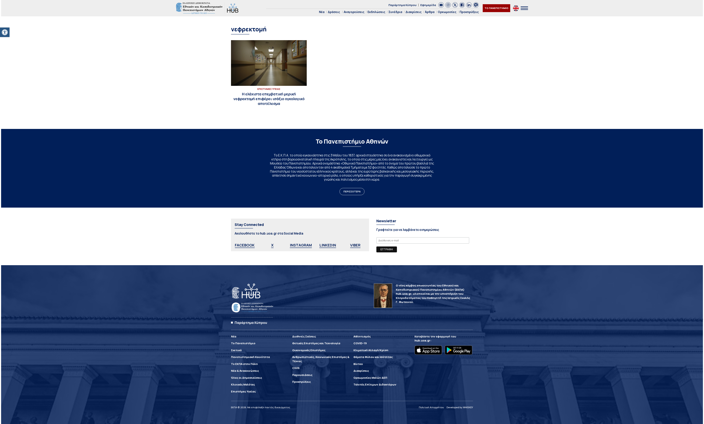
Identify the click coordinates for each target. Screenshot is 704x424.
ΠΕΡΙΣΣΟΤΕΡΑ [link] (352, 191)
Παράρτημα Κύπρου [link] (402, 5)
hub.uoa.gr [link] (422, 340)
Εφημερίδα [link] (428, 5)
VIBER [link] (355, 245)
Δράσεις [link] (334, 12)
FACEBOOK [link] (245, 245)
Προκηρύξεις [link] (469, 12)
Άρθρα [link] (429, 12)
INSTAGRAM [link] (301, 245)
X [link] (272, 245)
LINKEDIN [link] (327, 245)
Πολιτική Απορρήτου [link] (431, 407)
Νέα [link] (321, 12)
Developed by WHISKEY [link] (460, 407)
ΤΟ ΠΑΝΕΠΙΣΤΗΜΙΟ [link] (496, 8)
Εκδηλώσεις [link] (376, 12)
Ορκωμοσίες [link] (447, 12)
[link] (5, 32)
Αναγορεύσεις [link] (354, 12)
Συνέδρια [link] (395, 12)
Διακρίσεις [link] (413, 12)
